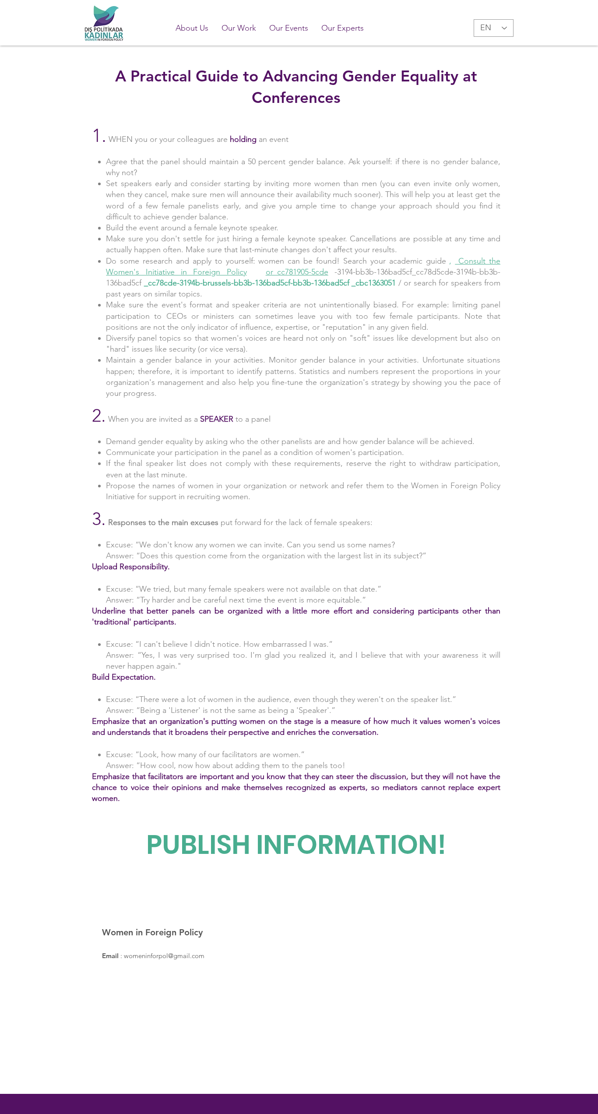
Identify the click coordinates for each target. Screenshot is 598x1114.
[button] (239, 28)
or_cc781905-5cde (297, 272)
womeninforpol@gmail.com (164, 956)
